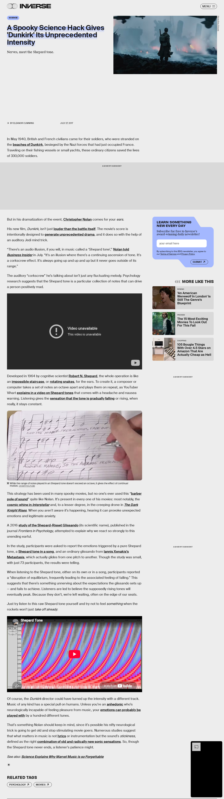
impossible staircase (28, 381)
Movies (41, 784)
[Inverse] (35, 6)
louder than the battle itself (74, 229)
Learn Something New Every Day (174, 223)
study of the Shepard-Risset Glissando (48, 525)
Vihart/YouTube (27, 486)
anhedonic (115, 704)
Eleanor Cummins (23, 123)
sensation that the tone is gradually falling (82, 398)
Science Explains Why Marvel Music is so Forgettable (62, 757)
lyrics (62, 736)
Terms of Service (168, 254)
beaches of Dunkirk (28, 144)
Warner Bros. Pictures (218, 23)
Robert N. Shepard (83, 376)
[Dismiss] (218, 744)
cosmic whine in (28, 505)
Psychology (17, 784)
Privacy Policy (188, 254)
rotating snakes (62, 381)
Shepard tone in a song (36, 551)
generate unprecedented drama (69, 234)
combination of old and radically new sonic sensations (79, 741)
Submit (197, 261)
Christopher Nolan (77, 219)
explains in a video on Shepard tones (45, 393)
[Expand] (194, 744)
